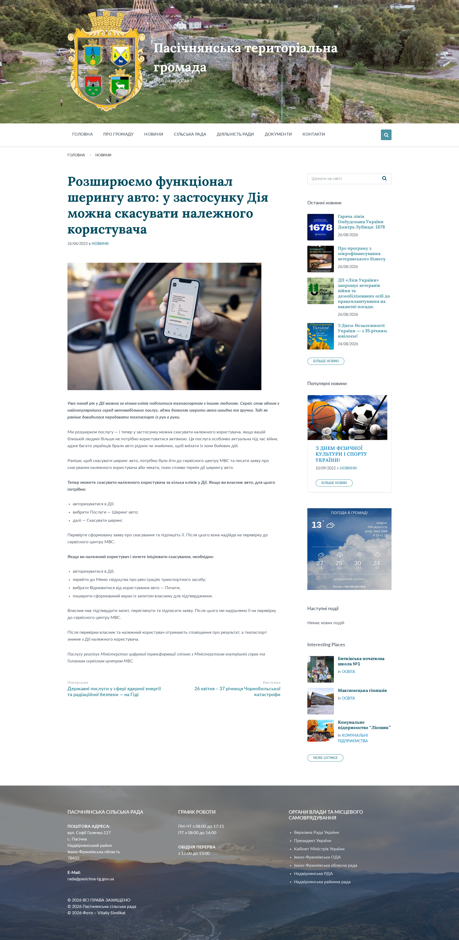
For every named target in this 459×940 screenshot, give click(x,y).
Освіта (348, 672)
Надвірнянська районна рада (322, 882)
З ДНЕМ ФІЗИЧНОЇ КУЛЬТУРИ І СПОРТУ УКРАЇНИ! (341, 454)
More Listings (325, 758)
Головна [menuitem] (82, 134)
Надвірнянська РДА (313, 874)
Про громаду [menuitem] (118, 134)
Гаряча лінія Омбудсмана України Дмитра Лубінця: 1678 (361, 221)
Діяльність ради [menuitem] (235, 134)
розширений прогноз (349, 579)
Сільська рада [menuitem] (190, 134)
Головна (76, 155)
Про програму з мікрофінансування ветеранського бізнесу (362, 253)
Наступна (271, 682)
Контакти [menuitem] (314, 134)
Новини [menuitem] (153, 134)
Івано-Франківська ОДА (317, 857)
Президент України (312, 841)
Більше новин (326, 361)
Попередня (77, 682)
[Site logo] (106, 110)
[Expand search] (386, 135)
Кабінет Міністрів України (319, 849)
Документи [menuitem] (278, 134)
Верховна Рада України (316, 832)
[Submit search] (385, 179)
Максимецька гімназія (362, 690)
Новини (103, 155)
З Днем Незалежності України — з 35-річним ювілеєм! (362, 330)
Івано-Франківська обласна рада (325, 865)
